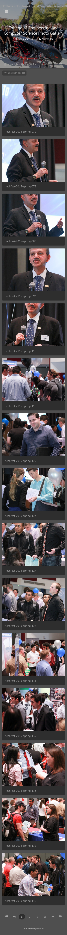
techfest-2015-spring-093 (20, 296)
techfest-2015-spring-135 (20, 790)
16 (45, 916)
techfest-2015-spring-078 (20, 186)
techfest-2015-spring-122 (20, 460)
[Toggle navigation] (6, 11)
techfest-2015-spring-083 (20, 241)
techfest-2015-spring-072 (20, 131)
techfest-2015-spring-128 (20, 625)
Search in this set (16, 72)
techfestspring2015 (23, 64)
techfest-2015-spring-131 (20, 680)
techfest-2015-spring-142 (20, 900)
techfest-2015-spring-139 (20, 845)
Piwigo (40, 928)
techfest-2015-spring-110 (20, 351)
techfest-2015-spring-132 (20, 735)
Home (5, 64)
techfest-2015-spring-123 (20, 515)
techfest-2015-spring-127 (20, 570)
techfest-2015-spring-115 (20, 406)
